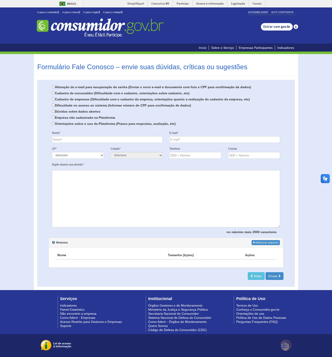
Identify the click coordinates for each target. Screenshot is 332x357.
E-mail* (173, 133)
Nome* (56, 133)
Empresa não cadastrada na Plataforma (85, 117)
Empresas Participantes (256, 48)
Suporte (65, 326)
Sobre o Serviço (222, 48)
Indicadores (285, 48)
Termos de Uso (247, 305)
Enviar (273, 276)
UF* (54, 148)
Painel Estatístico (72, 309)
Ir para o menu (71, 12)
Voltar (257, 276)
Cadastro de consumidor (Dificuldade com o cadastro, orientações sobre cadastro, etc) (122, 93)
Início (202, 48)
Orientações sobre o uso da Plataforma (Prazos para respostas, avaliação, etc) (115, 123)
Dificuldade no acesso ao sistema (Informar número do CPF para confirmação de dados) (123, 105)
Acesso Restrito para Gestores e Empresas (91, 322)
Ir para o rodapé (112, 12)
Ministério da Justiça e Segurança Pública (178, 309)
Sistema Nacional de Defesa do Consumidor (179, 317)
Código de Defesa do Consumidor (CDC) (177, 330)
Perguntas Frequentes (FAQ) (257, 322)
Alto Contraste (282, 12)
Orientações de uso (250, 313)
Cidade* (116, 148)
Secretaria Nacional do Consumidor (173, 313)
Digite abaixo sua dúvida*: (68, 164)
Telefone (174, 148)
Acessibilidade (258, 12)
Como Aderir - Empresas (77, 317)
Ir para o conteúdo (48, 12)
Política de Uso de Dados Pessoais (261, 317)
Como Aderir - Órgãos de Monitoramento (177, 322)
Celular (232, 148)
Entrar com (276, 26)
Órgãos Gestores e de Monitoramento (175, 305)
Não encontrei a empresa (78, 313)
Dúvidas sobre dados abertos (78, 111)
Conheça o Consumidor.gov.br (258, 309)
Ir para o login (91, 12)
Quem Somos (158, 326)
